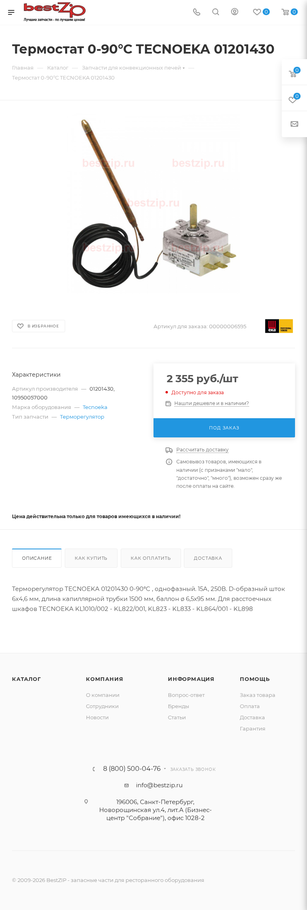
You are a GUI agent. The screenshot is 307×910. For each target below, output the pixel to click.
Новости (97, 717)
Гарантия (252, 728)
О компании (103, 695)
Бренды (178, 706)
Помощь (255, 679)
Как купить (91, 558)
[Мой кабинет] (234, 12)
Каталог (26, 679)
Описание (37, 558)
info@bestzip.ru (159, 785)
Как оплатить (151, 558)
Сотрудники (102, 706)
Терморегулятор (82, 416)
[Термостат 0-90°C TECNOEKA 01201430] (153, 203)
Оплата (250, 706)
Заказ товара (257, 695)
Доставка (208, 558)
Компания (104, 679)
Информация (191, 679)
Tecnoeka (95, 407)
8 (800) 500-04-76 (132, 769)
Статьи (177, 717)
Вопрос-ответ (186, 695)
